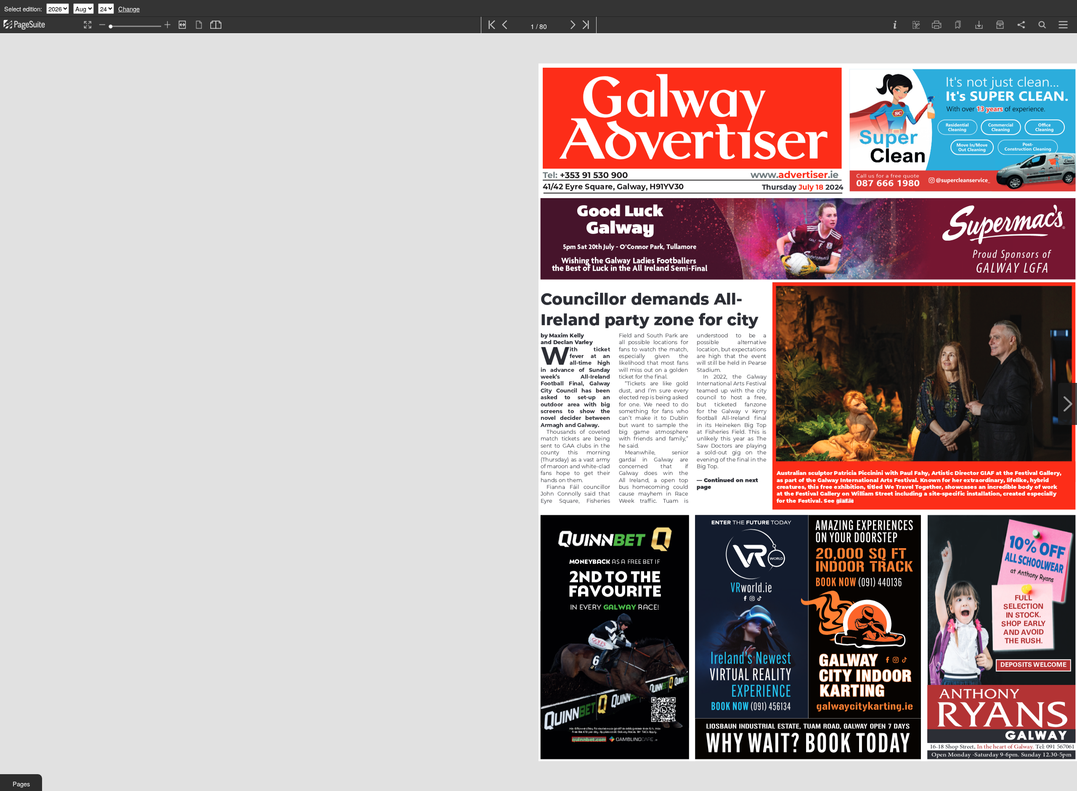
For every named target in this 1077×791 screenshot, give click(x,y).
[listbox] (57, 8)
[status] (539, 24)
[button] (21, 782)
